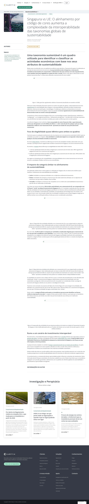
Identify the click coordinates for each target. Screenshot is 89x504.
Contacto (75, 473)
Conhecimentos (35, 2)
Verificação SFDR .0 (57, 2)
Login (66, 2)
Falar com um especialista (24, 7)
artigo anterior (35, 141)
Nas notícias (42, 482)
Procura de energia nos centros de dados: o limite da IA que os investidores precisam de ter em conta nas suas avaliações (71, 418)
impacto (36, 146)
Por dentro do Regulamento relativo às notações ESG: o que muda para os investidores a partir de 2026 (16, 415)
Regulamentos (58, 458)
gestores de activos (32, 338)
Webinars (73, 466)
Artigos (50, 13)
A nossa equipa (43, 480)
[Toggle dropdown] (22, 2)
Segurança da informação (61, 488)
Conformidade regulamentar (41, 13)
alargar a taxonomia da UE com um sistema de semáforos (63, 345)
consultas (63, 336)
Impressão (58, 491)
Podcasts (73, 460)
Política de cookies (59, 485)
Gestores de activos (43, 458)
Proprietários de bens (44, 460)
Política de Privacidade (60, 482)
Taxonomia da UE (31, 13)
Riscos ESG (58, 463)
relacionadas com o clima (64, 338)
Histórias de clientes (76, 468)
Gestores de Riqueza (44, 463)
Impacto (57, 466)
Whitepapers (74, 463)
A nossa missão (46, 2)
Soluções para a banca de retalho (62, 468)
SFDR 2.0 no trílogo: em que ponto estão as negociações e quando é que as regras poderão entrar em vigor (44, 416)
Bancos (41, 466)
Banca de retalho (43, 468)
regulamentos (30, 107)
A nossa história (43, 477)
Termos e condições (59, 480)
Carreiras (41, 485)
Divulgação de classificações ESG (62, 477)
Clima (57, 460)
